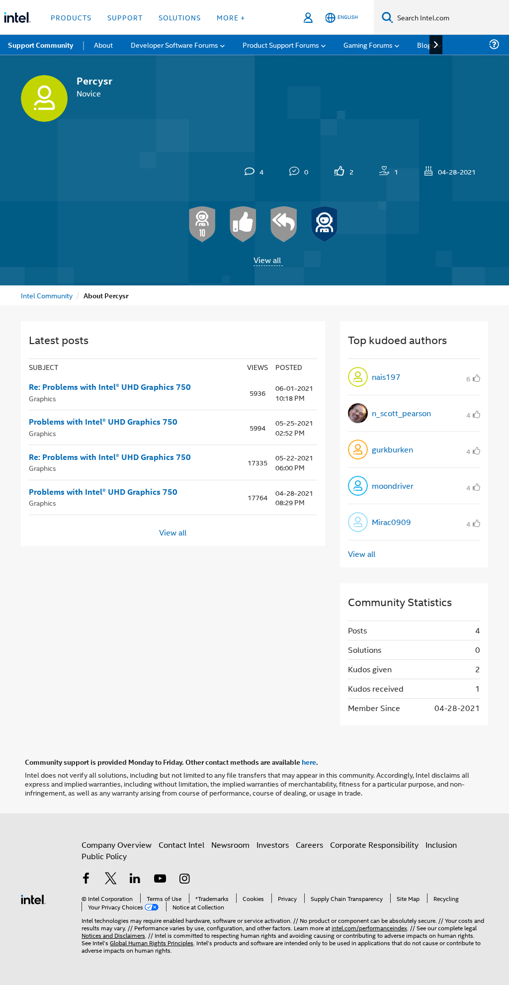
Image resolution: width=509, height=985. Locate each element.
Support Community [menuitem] (40, 44)
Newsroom (230, 844)
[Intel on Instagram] (184, 879)
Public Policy (104, 856)
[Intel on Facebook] (86, 879)
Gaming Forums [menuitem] (368, 44)
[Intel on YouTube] (160, 879)
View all (267, 260)
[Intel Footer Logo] (33, 898)
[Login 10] (202, 224)
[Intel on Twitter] (110, 879)
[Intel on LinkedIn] (135, 879)
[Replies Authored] (284, 224)
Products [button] (71, 17)
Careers (309, 844)
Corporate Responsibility (374, 844)
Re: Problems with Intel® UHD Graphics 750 (110, 386)
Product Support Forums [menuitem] (281, 44)
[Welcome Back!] (324, 224)
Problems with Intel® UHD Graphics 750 (103, 421)
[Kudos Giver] (243, 224)
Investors (272, 844)
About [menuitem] (103, 44)
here (309, 761)
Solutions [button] (180, 17)
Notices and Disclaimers (113, 935)
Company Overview (117, 844)
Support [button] (125, 17)
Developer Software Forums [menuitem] (174, 44)
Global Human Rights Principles (151, 942)
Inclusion (441, 844)
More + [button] (231, 17)
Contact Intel (181, 844)
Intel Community (47, 295)
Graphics (42, 398)
